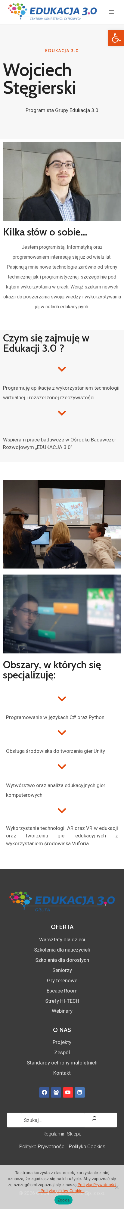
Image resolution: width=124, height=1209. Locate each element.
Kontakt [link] (62, 1073)
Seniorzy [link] (62, 970)
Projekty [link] (62, 1042)
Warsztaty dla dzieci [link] (62, 939)
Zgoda (63, 1200)
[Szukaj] (94, 1120)
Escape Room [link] (62, 991)
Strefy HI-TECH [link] (62, 1001)
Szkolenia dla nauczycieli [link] (62, 950)
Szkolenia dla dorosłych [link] (62, 960)
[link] (116, 38)
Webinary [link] (62, 1011)
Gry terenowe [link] (62, 980)
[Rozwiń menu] (111, 12)
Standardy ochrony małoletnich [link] (62, 1063)
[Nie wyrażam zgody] (116, 1187)
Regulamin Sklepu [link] (62, 1134)
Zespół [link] (62, 1052)
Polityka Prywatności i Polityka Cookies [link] (62, 1146)
